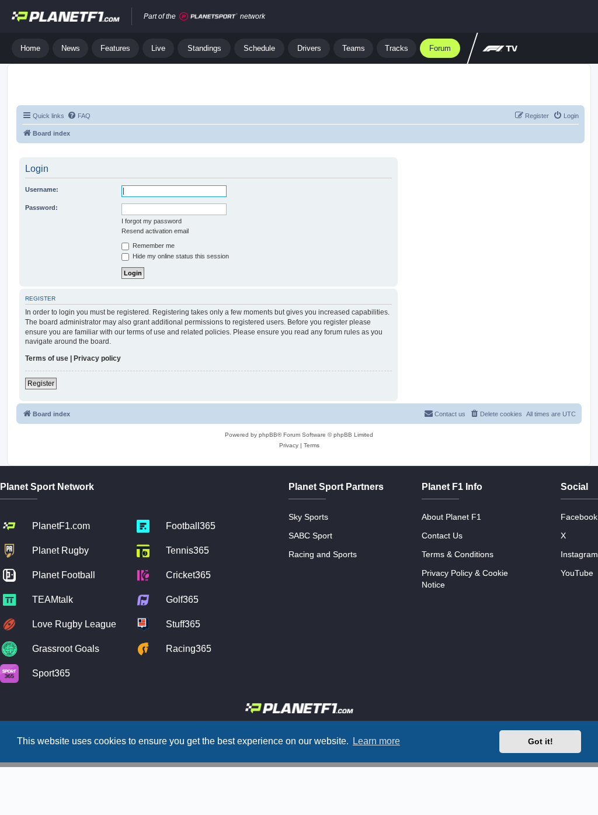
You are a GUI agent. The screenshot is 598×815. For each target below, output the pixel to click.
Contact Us (442, 535)
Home (30, 48)
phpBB (268, 434)
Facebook (579, 517)
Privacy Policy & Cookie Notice (465, 578)
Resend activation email (155, 230)
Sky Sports (308, 517)
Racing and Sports (322, 554)
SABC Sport (310, 535)
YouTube (577, 573)
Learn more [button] (376, 741)
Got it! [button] (540, 741)
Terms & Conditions (457, 554)
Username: (41, 189)
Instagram (579, 554)
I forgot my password (151, 221)
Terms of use (46, 358)
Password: (41, 207)
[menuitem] (79, 116)
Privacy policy (97, 358)
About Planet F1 (451, 517)
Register (40, 383)
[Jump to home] (66, 16)
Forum (440, 48)
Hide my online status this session (180, 256)
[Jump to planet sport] (208, 16)
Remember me (153, 245)
